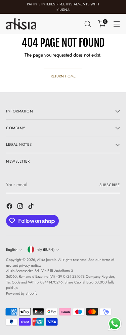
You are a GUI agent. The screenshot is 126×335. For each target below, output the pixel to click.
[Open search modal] (87, 24)
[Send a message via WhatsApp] (115, 324)
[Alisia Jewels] (21, 24)
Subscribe (109, 185)
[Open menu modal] (116, 24)
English (11, 249)
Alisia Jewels (46, 259)
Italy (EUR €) (45, 249)
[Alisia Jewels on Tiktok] (32, 207)
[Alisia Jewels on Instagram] (21, 207)
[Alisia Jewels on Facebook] (10, 207)
